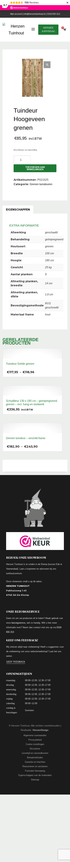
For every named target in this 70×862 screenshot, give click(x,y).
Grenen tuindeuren (41, 184)
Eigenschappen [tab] (18, 209)
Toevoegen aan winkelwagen (35, 168)
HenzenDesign (40, 730)
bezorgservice (18, 623)
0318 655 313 (53, 14)
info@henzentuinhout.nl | (35, 14)
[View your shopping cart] (64, 29)
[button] (47, 64)
